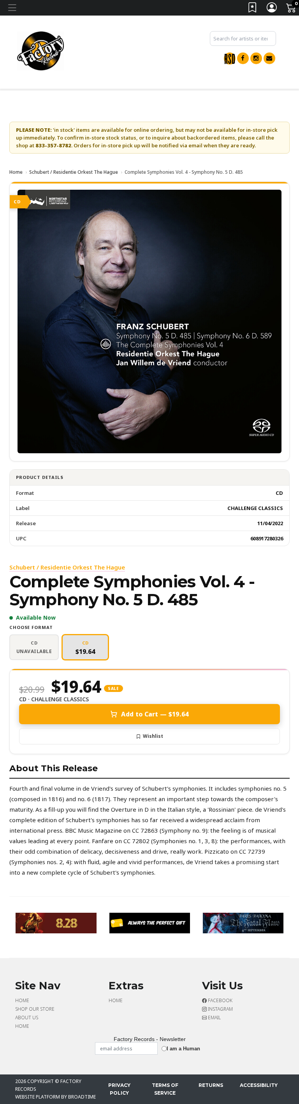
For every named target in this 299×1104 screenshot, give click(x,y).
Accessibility (259, 1085)
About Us (26, 1017)
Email (214, 1017)
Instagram (220, 1009)
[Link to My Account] (272, 9)
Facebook (219, 1000)
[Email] (269, 58)
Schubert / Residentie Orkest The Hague (73, 172)
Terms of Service (165, 1089)
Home (16, 172)
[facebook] (243, 58)
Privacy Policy (119, 1089)
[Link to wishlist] (252, 9)
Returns (211, 1085)
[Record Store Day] (229, 58)
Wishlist (153, 736)
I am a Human (183, 1049)
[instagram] (256, 58)
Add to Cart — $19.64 (154, 714)
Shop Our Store (35, 1009)
